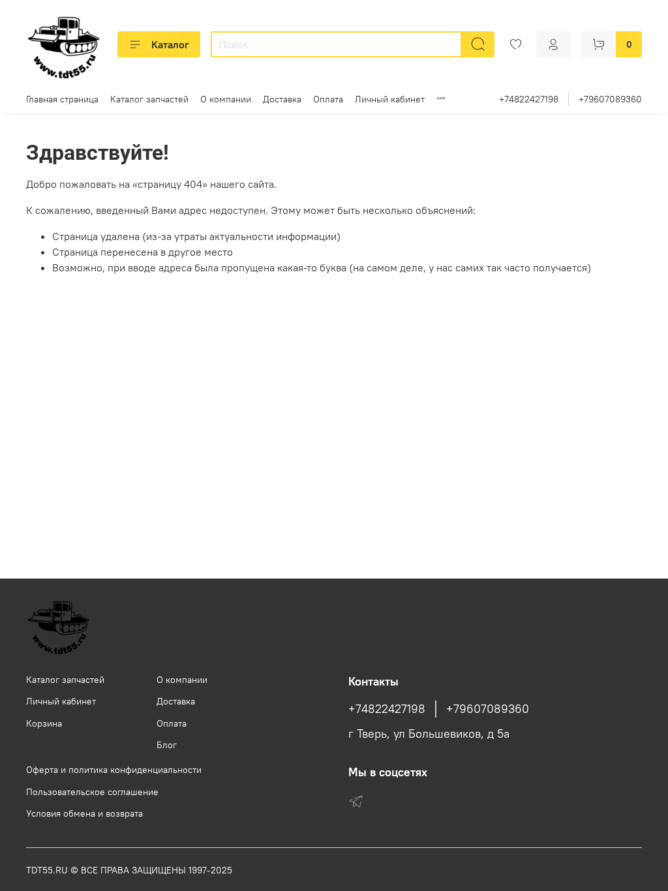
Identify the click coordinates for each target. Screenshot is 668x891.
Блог (167, 745)
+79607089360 (610, 99)
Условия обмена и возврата (84, 813)
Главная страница (62, 99)
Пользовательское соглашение (92, 792)
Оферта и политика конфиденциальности (114, 770)
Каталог (170, 44)
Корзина (44, 723)
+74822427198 (528, 99)
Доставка (282, 99)
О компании (225, 99)
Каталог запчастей (149, 99)
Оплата (328, 99)
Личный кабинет (390, 99)
